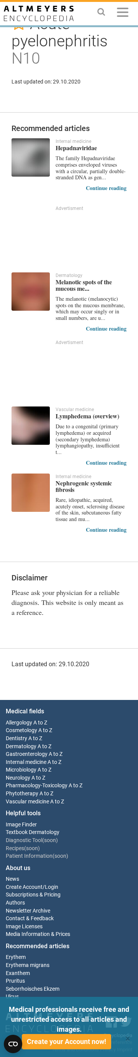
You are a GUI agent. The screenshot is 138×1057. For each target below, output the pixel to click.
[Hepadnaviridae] (31, 157)
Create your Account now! (66, 1041)
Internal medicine (26, 762)
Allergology (19, 722)
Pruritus (15, 981)
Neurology (18, 778)
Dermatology (21, 746)
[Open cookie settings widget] (13, 1044)
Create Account (24, 887)
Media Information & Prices (38, 934)
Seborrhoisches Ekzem (32, 989)
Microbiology (21, 770)
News (12, 879)
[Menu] (122, 13)
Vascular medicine (27, 801)
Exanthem (18, 973)
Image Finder (21, 824)
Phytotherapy (22, 793)
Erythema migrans (27, 965)
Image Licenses (24, 926)
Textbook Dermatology (32, 832)
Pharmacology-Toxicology (36, 785)
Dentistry (16, 738)
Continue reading (106, 188)
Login (51, 887)
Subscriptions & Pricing (33, 894)
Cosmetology (21, 730)
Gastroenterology (27, 754)
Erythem (16, 957)
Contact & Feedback (30, 918)
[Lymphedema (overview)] (31, 425)
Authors (15, 903)
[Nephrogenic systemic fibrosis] (31, 493)
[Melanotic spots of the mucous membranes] (31, 291)
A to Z (40, 722)
